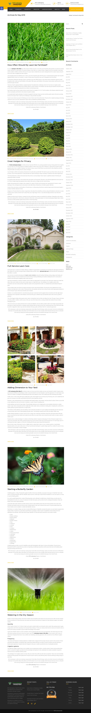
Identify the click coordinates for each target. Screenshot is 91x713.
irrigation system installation (30, 275)
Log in (67, 264)
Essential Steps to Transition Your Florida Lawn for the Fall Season (74, 39)
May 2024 (68, 82)
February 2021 (69, 174)
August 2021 (68, 163)
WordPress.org (69, 269)
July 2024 (68, 77)
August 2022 (68, 132)
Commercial (18, 9)
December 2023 (69, 96)
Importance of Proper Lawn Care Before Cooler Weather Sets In (74, 44)
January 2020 (68, 207)
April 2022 (68, 143)
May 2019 (68, 229)
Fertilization (68, 243)
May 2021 (68, 168)
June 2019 (68, 227)
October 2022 (69, 129)
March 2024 (68, 88)
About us (57, 9)
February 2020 (69, 204)
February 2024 (69, 90)
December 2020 (69, 177)
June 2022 (68, 138)
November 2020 (69, 179)
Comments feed (69, 267)
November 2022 (69, 127)
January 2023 (68, 121)
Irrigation (36, 9)
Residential (27, 9)
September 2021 (69, 160)
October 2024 (69, 68)
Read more (11, 113)
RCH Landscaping (32, 556)
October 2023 (69, 102)
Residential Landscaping (24, 62)
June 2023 (68, 110)
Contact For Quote (76, 9)
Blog (63, 9)
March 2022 (68, 146)
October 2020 (69, 182)
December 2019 (69, 210)
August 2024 (68, 74)
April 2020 (68, 199)
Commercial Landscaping (21, 263)
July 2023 (68, 107)
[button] (1, 8)
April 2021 (68, 171)
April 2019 (68, 232)
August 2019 (68, 221)
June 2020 (68, 193)
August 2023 (68, 104)
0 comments (11, 62)
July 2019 (68, 224)
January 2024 (68, 93)
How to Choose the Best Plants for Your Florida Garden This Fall (74, 50)
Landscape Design (47, 9)
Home (11, 9)
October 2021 (69, 157)
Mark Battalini (38, 62)
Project (17, 62)
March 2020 (68, 202)
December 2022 (69, 124)
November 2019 (69, 213)
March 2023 (68, 116)
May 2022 (68, 141)
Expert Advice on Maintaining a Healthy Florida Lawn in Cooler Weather (74, 33)
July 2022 (68, 135)
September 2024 (69, 71)
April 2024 (68, 85)
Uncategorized (69, 257)
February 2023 (69, 118)
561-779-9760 (50, 687)
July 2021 (68, 165)
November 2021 (69, 154)
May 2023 (68, 113)
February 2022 (69, 149)
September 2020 (69, 185)
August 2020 (68, 188)
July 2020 (68, 190)
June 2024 (68, 79)
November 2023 (69, 99)
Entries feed (68, 266)
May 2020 (68, 196)
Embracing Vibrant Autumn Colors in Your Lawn (74, 55)
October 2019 (69, 215)
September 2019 (69, 218)
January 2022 (68, 152)
